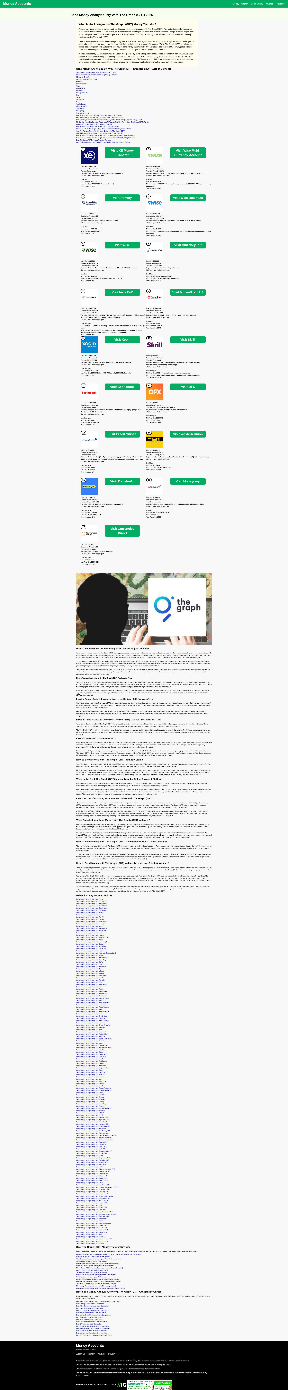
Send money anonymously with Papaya (90, 915)
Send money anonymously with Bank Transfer (92, 1011)
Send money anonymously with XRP (89, 1234)
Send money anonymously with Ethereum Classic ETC (95, 1169)
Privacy (111, 1354)
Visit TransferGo (122, 481)
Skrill (78, 97)
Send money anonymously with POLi (89, 1014)
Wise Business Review (98, 1259)
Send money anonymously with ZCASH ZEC (92, 1241)
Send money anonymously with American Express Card (96, 953)
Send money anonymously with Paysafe (90, 980)
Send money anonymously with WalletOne (91, 930)
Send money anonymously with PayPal (90, 978)
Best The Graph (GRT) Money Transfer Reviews (93, 140)
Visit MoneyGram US (188, 292)
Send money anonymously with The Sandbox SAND (94, 1212)
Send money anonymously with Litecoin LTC (92, 1194)
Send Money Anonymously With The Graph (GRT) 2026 (96, 72)
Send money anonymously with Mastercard (91, 951)
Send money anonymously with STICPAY (90, 1074)
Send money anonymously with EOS (89, 1167)
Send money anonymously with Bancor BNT (92, 1142)
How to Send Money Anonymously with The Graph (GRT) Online (99, 115)
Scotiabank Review (96, 1275)
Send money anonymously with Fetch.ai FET (92, 1174)
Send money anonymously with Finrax (89, 1092)
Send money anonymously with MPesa (90, 971)
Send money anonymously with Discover (90, 944)
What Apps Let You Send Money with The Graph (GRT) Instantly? (99, 133)
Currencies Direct (82, 113)
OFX (78, 102)
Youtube (101, 1354)
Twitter (91, 1354)
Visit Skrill (188, 339)
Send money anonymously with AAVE (89, 1115)
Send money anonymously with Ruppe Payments (93, 1088)
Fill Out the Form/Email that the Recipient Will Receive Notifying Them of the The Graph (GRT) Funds (112, 122)
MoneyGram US (82, 93)
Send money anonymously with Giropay (90, 1097)
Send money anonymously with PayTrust (90, 1072)
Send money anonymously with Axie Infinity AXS (93, 1131)
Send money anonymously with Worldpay (91, 996)
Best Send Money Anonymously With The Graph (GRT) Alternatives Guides (103, 142)
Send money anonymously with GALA (89, 1183)
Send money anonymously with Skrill (89, 987)
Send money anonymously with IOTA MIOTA (92, 1201)
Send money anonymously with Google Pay (91, 901)
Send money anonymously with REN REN (91, 1210)
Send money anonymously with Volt (88, 1079)
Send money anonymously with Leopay (90, 926)
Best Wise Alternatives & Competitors (89, 1308)
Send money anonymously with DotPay (90, 1101)
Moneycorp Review (96, 1286)
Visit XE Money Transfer (122, 153)
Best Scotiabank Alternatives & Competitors (91, 1322)
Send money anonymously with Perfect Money (92, 1034)
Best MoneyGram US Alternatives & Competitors (93, 1315)
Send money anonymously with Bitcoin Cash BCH (93, 1137)
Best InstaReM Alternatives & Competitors (91, 1313)
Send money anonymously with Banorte (90, 1063)
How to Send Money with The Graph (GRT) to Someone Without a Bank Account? (105, 135)
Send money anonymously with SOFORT (91, 1095)
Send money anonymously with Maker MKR (91, 1203)
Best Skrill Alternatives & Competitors (89, 1319)
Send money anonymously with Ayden (89, 899)
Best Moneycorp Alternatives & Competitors (91, 1333)
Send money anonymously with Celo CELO (91, 1146)
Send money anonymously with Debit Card (91, 1018)
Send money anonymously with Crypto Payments (93, 1090)
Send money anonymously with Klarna (90, 969)
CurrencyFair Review (97, 1263)
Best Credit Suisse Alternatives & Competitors (92, 1326)
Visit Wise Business (188, 198)
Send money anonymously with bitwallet (90, 1099)
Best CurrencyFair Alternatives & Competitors (92, 1310)
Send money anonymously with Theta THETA (92, 1225)
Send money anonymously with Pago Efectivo (92, 1068)
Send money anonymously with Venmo (90, 1000)
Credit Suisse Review (97, 1279)
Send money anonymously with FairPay (90, 1086)
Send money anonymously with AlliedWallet (91, 906)
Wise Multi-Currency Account (86, 79)
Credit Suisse (81, 104)
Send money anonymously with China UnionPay (93, 1025)
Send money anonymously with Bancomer (91, 1065)
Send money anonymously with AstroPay (90, 1041)
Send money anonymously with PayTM (90, 917)
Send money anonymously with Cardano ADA (92, 1117)
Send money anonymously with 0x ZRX (90, 1243)
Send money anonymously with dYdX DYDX (91, 1162)
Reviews (281, 4)
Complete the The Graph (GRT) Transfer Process (94, 124)
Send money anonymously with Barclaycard (91, 908)
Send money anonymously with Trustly (90, 989)
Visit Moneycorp (188, 481)
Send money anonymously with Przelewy (90, 1106)
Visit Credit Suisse (122, 434)
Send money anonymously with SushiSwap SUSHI (94, 1223)
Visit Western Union (188, 434)
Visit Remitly (122, 198)
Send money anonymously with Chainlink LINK (92, 1189)
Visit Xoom (122, 339)
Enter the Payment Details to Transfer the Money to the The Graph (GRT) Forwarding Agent (109, 120)
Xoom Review (92, 1270)
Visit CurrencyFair (188, 245)
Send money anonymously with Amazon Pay (92, 957)
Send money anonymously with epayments (91, 928)
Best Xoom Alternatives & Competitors (89, 1317)
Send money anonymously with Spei (89, 1029)
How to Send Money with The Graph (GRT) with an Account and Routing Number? (105, 138)
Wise (78, 86)
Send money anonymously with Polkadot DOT (92, 1160)
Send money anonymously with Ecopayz (90, 924)
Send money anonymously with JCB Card (91, 946)
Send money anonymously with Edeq (89, 1052)
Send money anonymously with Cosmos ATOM (93, 1126)
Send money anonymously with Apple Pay (91, 960)
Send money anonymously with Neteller (90, 973)
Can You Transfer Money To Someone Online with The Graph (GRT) (100, 131)
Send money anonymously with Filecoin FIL (91, 1176)
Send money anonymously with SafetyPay (91, 1104)
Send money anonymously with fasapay (90, 1077)
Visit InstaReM (122, 292)
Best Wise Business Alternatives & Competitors (92, 1306)
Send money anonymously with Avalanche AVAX (93, 1128)
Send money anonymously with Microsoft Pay (92, 937)
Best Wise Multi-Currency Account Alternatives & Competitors (98, 1301)
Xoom (78, 95)
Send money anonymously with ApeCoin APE (92, 1124)
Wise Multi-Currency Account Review (108, 1254)
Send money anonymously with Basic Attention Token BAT (96, 1135)
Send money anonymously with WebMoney (91, 991)
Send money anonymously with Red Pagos (91, 1061)
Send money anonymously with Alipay (89, 955)
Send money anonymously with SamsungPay (92, 942)
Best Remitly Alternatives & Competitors (90, 1304)
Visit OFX (188, 387)
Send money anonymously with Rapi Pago (91, 1056)
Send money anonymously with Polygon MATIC (93, 1198)
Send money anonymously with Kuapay (90, 935)
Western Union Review (98, 1281)
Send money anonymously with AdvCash (90, 1036)
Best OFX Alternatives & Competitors (89, 1324)
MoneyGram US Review (99, 1268)
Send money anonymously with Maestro (90, 1023)
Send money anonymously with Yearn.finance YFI (94, 1239)
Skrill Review (91, 1272)
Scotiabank (80, 99)
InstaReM (79, 90)
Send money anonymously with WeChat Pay (92, 993)
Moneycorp (80, 111)
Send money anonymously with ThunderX (91, 1032)
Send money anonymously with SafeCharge (91, 984)
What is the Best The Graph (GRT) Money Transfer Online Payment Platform (103, 129)
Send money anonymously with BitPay (89, 962)
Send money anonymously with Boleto (89, 1070)
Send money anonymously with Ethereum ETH (92, 1171)
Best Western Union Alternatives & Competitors (93, 1328)
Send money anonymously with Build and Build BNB (94, 1140)
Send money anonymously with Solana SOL (91, 1219)
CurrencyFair (81, 88)
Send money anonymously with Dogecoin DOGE (93, 1158)
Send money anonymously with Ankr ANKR (91, 1122)
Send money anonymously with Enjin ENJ (91, 1164)
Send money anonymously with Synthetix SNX (92, 1216)
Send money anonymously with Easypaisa (91, 966)
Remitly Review (93, 1257)
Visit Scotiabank (122, 387)
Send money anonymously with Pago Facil (91, 1054)
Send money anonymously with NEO (89, 1205)
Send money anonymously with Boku (89, 933)
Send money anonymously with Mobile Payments (93, 1108)
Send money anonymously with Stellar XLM (91, 1232)
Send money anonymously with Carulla (90, 1050)
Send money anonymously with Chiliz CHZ (91, 1149)
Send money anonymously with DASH (89, 1155)
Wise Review (91, 1261)
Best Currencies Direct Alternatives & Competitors (93, 1335)
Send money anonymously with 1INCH (90, 1113)
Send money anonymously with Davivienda (91, 1045)
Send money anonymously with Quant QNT (91, 1207)
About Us (80, 1354)
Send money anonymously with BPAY (89, 964)
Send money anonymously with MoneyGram (92, 1005)
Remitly (79, 81)
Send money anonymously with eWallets (90, 1110)
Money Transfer (240, 4)
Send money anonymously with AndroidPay (91, 903)
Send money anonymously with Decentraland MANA (94, 1196)
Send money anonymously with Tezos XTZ (91, 1237)
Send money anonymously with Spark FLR (91, 1178)
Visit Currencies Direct (122, 531)
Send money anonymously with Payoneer (91, 975)
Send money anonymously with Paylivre (90, 1083)
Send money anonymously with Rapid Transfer (92, 1007)
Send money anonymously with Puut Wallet (91, 921)
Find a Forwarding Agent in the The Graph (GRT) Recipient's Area (99, 117)
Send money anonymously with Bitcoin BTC (91, 1144)
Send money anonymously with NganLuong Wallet (94, 1038)
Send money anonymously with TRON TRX (91, 1228)
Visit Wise (122, 245)
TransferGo (80, 108)
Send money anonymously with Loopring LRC (92, 1192)
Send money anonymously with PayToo (90, 919)
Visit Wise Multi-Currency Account (188, 153)
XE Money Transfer (83, 77)
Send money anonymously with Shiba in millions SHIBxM (96, 1214)
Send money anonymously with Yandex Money (92, 998)
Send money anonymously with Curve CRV (91, 1153)
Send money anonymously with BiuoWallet (91, 910)
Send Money (257, 4)
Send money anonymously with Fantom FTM (92, 1180)
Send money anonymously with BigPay (90, 939)
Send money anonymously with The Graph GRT (93, 1185)
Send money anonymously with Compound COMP (94, 1151)
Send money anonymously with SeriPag (90, 1059)
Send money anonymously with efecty (89, 1043)
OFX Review (91, 1277)
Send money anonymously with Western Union (92, 1002)
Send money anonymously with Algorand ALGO (93, 1119)
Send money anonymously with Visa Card (91, 948)
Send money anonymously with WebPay (90, 1027)
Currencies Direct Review (100, 1288)
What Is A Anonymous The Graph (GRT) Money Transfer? (96, 75)
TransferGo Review (96, 1284)
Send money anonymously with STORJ (90, 1221)
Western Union (81, 106)
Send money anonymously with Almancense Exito (93, 1047)
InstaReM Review (95, 1266)
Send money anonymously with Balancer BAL (92, 1133)
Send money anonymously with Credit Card (91, 1016)
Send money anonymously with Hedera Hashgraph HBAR (96, 1187)
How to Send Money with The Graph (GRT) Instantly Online (97, 126)
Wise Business (81, 84)
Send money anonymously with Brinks (89, 912)
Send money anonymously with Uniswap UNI (92, 1230)
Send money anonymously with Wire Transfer (92, 1020)
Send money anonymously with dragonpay (91, 1081)
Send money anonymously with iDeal (89, 1009)
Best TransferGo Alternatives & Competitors (91, 1331)
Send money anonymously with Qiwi (89, 982)
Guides (269, 4)
